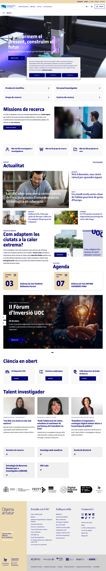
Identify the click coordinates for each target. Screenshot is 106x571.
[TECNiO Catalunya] (86, 489)
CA (86, 7)
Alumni (86, 1)
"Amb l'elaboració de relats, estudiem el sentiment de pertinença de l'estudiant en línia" (50, 424)
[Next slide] (3, 323)
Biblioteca (59, 514)
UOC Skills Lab (35, 535)
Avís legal (60, 567)
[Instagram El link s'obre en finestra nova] (82, 514)
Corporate (80, 1)
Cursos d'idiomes (36, 532)
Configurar (70, 75)
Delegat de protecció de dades (83, 567)
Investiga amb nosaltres (51, 450)
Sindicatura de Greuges (50, 567)
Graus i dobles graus (36, 514)
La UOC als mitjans (86, 530)
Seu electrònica (60, 538)
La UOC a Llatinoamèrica (88, 528)
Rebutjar (53, 75)
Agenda (97, 1)
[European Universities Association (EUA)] (80, 559)
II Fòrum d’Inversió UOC (26, 309)
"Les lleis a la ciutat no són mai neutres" (17, 422)
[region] (53, 68)
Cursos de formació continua (39, 529)
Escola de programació (37, 537)
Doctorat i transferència (37, 527)
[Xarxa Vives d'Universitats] (48, 559)
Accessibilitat (96, 567)
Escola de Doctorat (82, 450)
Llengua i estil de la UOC (63, 533)
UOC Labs (44, 465)
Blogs (83, 525)
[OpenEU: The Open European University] (15, 562)
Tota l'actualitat (98, 162)
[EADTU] (92, 559)
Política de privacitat (69, 567)
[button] (52, 352)
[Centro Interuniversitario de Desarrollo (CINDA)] (70, 559)
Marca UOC (84, 533)
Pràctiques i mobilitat (62, 522)
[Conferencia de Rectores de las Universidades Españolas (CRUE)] (60, 559)
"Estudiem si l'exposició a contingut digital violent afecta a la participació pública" (86, 423)
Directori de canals (86, 522)
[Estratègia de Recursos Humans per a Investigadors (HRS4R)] (5, 562)
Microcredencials (61, 519)
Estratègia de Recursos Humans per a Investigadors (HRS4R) (16, 468)
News (92, 1)
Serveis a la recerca (15, 450)
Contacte (102, 1)
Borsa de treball (60, 525)
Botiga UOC (84, 536)
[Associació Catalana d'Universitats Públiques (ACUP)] (36, 559)
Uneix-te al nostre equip (63, 527)
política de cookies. (47, 70)
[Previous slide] (3, 317)
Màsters (33, 517)
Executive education (36, 524)
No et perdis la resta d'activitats (92, 231)
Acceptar (37, 75)
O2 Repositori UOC (61, 530)
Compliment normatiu (36, 567)
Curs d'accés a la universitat (39, 545)
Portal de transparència (62, 535)
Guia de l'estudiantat (62, 517)
